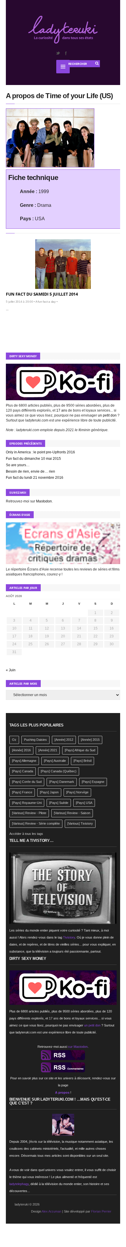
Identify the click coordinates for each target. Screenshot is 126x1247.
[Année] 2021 (47, 750)
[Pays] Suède (58, 802)
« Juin (11, 670)
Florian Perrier (101, 1211)
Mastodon (44, 501)
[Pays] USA (84, 802)
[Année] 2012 (64, 739)
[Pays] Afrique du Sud (80, 750)
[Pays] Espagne (93, 781)
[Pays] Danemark (61, 781)
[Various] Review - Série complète (36, 823)
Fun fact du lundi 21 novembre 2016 (34, 478)
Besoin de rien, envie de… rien (30, 471)
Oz (14, 739)
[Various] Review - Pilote (29, 813)
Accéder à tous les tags (26, 833)
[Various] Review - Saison (72, 813)
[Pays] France (22, 792)
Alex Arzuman (51, 1211)
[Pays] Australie (55, 760)
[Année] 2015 (90, 739)
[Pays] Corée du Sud (27, 781)
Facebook (66, 53)
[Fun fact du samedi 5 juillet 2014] (63, 264)
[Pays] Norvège (77, 792)
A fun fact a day (45, 301)
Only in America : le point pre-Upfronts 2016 (40, 452)
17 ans (61, 410)
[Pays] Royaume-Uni (27, 802)
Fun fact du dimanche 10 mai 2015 (33, 459)
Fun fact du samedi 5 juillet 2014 (42, 294)
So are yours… (18, 465)
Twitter (58, 53)
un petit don (107, 415)
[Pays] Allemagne (24, 760)
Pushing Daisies (35, 739)
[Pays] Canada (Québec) (58, 771)
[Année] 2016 (21, 750)
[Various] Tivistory (80, 823)
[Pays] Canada (22, 771)
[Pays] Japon (49, 792)
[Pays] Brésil (82, 760)
